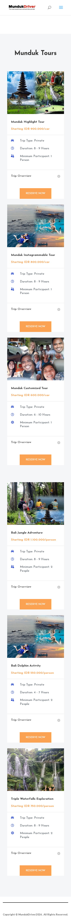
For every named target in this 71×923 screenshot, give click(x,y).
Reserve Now (35, 193)
